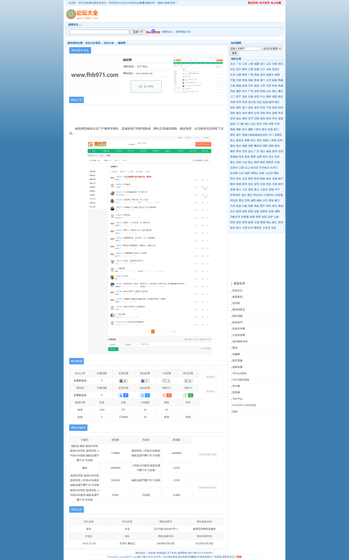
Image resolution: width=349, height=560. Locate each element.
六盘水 (264, 189)
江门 (232, 96)
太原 (244, 178)
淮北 (271, 156)
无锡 (232, 102)
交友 (273, 227)
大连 (244, 162)
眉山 (262, 151)
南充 (277, 145)
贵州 (262, 74)
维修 (232, 129)
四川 (238, 69)
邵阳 (250, 211)
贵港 (232, 189)
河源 (250, 96)
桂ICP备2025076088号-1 (201, 552)
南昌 (268, 151)
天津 (232, 74)
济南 (262, 113)
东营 (232, 118)
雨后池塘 (237, 316)
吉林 (268, 69)
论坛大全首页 (93, 43)
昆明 (244, 222)
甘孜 (244, 151)
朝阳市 (270, 162)
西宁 (262, 206)
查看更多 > (211, 377)
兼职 (238, 91)
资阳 (271, 145)
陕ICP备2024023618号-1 (150, 556)
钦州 (280, 184)
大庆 (241, 173)
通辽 (249, 195)
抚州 (274, 151)
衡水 (238, 145)
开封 (274, 118)
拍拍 (234, 411)
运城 (274, 178)
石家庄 (278, 135)
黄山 (232, 162)
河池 (274, 184)
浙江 (262, 63)
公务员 (266, 227)
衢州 (250, 113)
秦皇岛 (240, 140)
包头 (243, 195)
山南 (276, 217)
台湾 (268, 80)
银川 (277, 200)
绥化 (238, 178)
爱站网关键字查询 (207, 487)
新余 (247, 156)
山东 (268, 63)
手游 (277, 124)
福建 (256, 63)
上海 (250, 63)
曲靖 (250, 222)
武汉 (253, 124)
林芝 (238, 222)
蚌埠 (265, 156)
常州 (238, 102)
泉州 (256, 107)
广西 (250, 74)
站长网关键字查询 (207, 454)
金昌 (238, 206)
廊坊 (232, 145)
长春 (277, 162)
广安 (256, 151)
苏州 (244, 102)
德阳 (265, 145)
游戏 (244, 85)
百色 (268, 184)
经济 (259, 124)
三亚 (244, 189)
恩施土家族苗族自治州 (255, 135)
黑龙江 (276, 69)
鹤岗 (276, 173)
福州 (232, 107)
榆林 (259, 200)
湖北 (280, 63)
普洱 (280, 222)
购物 (238, 85)
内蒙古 (270, 74)
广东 (238, 63)
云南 (232, 85)
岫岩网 (122, 43)
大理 (244, 227)
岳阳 (256, 211)
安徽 (256, 69)
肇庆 (280, 91)
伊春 (261, 173)
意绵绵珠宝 (238, 309)
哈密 (252, 217)
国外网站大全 (183, 31)
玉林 (262, 184)
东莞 (256, 96)
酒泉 (256, 206)
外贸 (268, 85)
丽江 (274, 222)
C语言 (257, 129)
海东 (268, 206)
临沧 (232, 227)
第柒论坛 (237, 290)
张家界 (264, 211)
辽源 (241, 167)
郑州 (268, 118)
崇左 (250, 184)
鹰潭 (253, 156)
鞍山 (250, 162)
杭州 (262, 107)
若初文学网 (238, 328)
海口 (238, 189)
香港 (256, 80)
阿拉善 (234, 200)
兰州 (232, 206)
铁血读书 (237, 322)
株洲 (238, 211)
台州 (256, 113)
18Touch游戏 (239, 373)
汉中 (265, 200)
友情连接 (161, 552)
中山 (262, 96)
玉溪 (256, 222)
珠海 (262, 91)
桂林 (238, 184)
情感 (280, 85)
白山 (247, 167)
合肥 (259, 156)
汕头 (268, 91)
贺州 (256, 184)
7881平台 (237, 399)
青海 (244, 80)
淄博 (274, 113)
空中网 (236, 386)
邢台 (253, 140)
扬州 (271, 102)
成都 (244, 145)
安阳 (232, 124)
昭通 (262, 222)
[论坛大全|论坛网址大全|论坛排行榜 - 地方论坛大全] (81, 11)
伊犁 (264, 217)
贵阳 (250, 189)
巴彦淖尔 (269, 195)
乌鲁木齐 (235, 217)
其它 (244, 91)
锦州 (256, 162)
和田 (258, 217)
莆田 (238, 107)
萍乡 (241, 156)
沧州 (279, 140)
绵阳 (250, 145)
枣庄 (280, 113)
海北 (274, 206)
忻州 (256, 178)
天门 (271, 135)
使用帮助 (182, 552)
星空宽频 (237, 360)
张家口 (266, 140)
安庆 (277, 156)
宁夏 (232, 80)
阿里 (232, 222)
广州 (250, 91)
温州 (274, 107)
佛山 (274, 91)
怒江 (238, 227)
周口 (247, 124)
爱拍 (234, 347)
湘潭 (244, 211)
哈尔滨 (254, 167)
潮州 (268, 96)
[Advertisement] (195, 14)
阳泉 (262, 178)
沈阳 (238, 162)
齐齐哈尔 (264, 167)
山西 (238, 74)
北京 (232, 63)
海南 (256, 74)
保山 (268, 222)
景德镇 (234, 156)
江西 (250, 69)
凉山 (250, 151)
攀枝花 (258, 145)
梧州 (244, 184)
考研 (271, 124)
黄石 (264, 129)
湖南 (250, 80)
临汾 (268, 178)
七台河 (269, 173)
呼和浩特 (235, 195)
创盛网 (236, 354)
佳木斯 (234, 173)
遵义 (256, 189)
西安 (241, 200)
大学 (262, 85)
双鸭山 (254, 173)
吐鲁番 (245, 217)
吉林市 (234, 167)
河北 (232, 69)
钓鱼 (274, 85)
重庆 (244, 69)
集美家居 (237, 296)
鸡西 (247, 173)
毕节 (277, 189)
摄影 (250, 129)
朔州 (250, 178)
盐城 (265, 102)
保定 (259, 140)
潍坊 (244, 118)
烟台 (238, 118)
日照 (256, 118)
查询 (166, 417)
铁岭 (262, 162)
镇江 (277, 102)
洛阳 (280, 118)
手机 (265, 124)
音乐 (244, 129)
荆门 (276, 129)
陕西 (277, 74)
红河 (250, 227)
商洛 (271, 200)
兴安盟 (279, 195)
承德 (273, 140)
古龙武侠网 (238, 335)
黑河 (232, 178)
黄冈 (232, 135)
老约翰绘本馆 (240, 341)
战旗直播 (237, 367)
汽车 (250, 85)
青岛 (268, 113)
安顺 (271, 189)
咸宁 (238, 135)
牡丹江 (274, 167)
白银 (244, 206)
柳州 (232, 184)
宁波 (268, 107)
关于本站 (171, 552)
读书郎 (236, 303)
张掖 (250, 206)
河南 (274, 63)
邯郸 (247, 140)
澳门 (262, 80)
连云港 (252, 102)
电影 (238, 129)
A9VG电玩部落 (240, 379)
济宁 (250, 118)
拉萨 (270, 217)
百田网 (236, 392)
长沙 (232, 211)
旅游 (256, 85)
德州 (262, 118)
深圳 (256, 91)
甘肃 (238, 80)
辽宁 (262, 69)
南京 (280, 96)
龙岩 (250, 107)
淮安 (259, 102)
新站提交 (140, 552)
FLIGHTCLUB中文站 (244, 405)
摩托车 (258, 227)
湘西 (277, 211)
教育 (244, 74)
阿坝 (238, 151)
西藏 (280, 80)
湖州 (232, 113)
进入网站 (149, 86)
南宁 (280, 178)
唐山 (232, 140)
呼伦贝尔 (258, 195)
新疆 (274, 80)
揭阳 (274, 96)
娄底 (271, 211)
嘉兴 (238, 113)
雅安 (232, 151)
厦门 (244, 107)
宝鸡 (247, 200)
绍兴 (280, 107)
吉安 (280, 151)
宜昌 (270, 129)
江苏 (244, 63)
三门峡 (240, 124)
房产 (238, 96)
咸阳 (253, 200)
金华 (244, 113)
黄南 (280, 206)
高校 (232, 91)
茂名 (244, 96)
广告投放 (150, 552)
